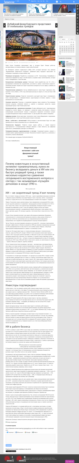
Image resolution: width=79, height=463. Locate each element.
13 (66, 48)
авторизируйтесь (26, 428)
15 (71, 48)
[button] (69, 461)
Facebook (11, 432)
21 (69, 50)
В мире (12, 19)
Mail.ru (35, 432)
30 (73, 52)
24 (60, 52)
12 (64, 48)
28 (69, 52)
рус (18, 1)
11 (62, 48)
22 (71, 50)
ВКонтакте (20, 432)
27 (66, 52)
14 (69, 48)
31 (60, 54)
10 (60, 48)
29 (71, 52)
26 (64, 52)
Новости (7, 19)
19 (64, 50)
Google (28, 432)
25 (62, 52)
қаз (16, 1)
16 (73, 48)
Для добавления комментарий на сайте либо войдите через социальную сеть (30, 429)
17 (60, 50)
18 (62, 50)
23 (73, 50)
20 (66, 50)
